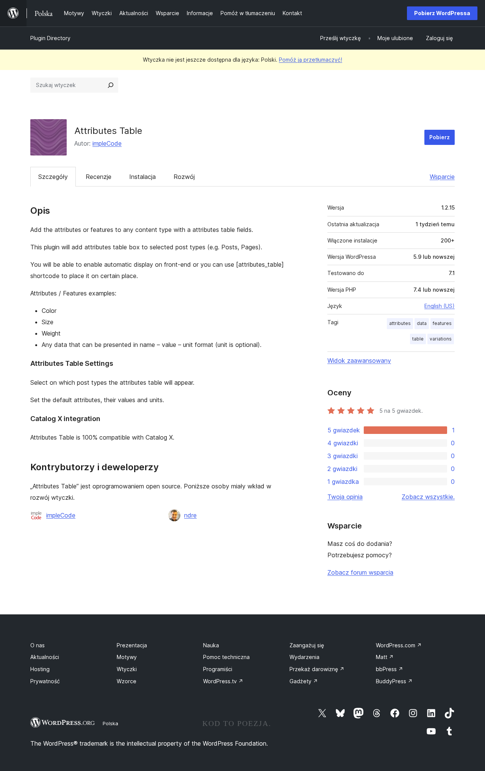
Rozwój (184, 176)
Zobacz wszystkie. (428, 497)
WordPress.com (399, 645)
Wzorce (126, 681)
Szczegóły (53, 176)
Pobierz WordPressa (442, 13)
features (442, 323)
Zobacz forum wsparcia (360, 572)
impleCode (107, 143)
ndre (190, 515)
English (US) (439, 306)
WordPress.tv (223, 681)
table (418, 339)
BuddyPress (394, 681)
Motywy (127, 657)
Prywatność (45, 681)
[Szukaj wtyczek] (110, 85)
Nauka (211, 645)
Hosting (40, 669)
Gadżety (303, 681)
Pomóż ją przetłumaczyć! (310, 59)
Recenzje (98, 176)
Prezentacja (132, 645)
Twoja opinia (345, 497)
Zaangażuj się (306, 645)
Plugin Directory (50, 38)
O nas (37, 645)
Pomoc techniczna (226, 657)
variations (441, 339)
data (422, 323)
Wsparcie (442, 176)
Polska (110, 723)
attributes (400, 323)
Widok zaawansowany (359, 360)
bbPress (389, 669)
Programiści (217, 669)
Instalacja (142, 176)
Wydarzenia (304, 657)
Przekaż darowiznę (316, 669)
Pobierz (439, 137)
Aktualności (44, 657)
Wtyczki (127, 669)
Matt (385, 657)
